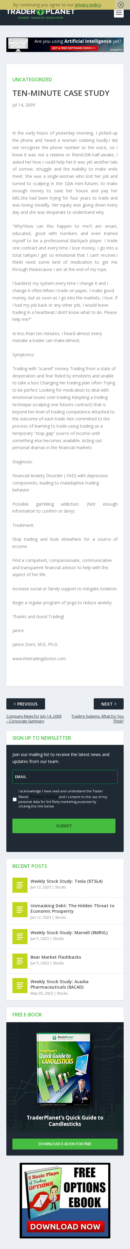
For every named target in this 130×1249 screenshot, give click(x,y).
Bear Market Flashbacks (56, 957)
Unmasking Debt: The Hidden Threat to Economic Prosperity (73, 908)
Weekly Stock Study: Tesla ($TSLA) (66, 881)
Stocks (60, 887)
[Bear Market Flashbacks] (20, 961)
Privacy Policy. (43, 796)
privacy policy (88, 5)
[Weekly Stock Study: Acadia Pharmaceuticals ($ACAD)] (20, 985)
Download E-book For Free (65, 1143)
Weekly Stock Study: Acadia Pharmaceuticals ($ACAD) (60, 984)
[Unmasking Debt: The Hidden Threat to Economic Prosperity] (20, 909)
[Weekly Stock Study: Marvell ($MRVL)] (20, 936)
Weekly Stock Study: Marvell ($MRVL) (69, 932)
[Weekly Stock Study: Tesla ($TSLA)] (20, 885)
